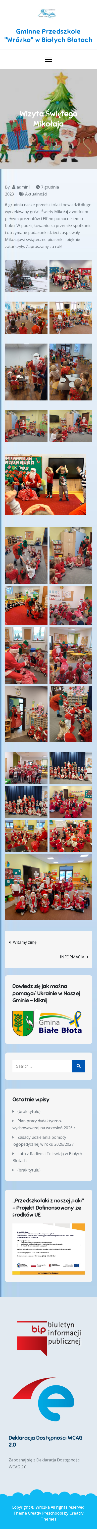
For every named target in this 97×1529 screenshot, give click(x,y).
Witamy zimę (25, 942)
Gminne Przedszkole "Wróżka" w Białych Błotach (48, 35)
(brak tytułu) (29, 1111)
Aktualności (36, 194)
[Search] (78, 1066)
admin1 (24, 187)
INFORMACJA (72, 957)
